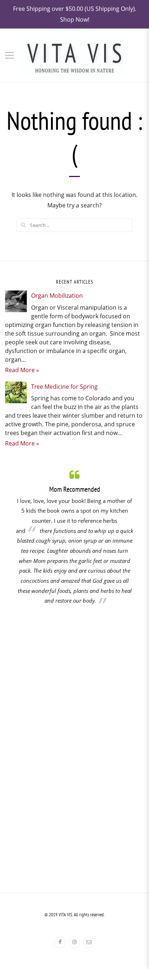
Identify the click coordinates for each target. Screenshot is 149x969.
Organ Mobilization (57, 296)
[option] (74, 537)
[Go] (23, 224)
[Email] (89, 942)
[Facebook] (60, 942)
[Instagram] (74, 942)
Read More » (22, 370)
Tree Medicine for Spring (64, 387)
